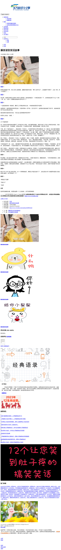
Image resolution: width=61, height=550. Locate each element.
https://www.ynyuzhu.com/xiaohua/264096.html (21, 207)
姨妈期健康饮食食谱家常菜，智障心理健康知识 (13, 439)
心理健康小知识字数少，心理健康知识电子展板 (13, 418)
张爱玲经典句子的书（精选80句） (9, 424)
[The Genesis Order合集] (19, 521)
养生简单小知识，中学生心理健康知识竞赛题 (12, 430)
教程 (5, 21)
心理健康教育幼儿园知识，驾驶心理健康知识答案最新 (15, 436)
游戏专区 (6, 17)
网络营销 (6, 28)
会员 (6, 38)
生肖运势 (6, 31)
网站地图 (3, 527)
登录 (8, 40)
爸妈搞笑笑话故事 (5, 433)
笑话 (5, 32)
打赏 (6, 198)
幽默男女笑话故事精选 (14, 210)
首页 (5, 44)
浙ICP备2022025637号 (9, 525)
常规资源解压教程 (11, 23)
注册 (8, 41)
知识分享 (6, 29)
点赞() (3, 198)
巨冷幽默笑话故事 (13, 212)
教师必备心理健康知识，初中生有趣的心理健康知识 (14, 427)
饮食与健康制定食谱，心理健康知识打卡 (11, 416)
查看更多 (4, 393)
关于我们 (6, 34)
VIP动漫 (6, 26)
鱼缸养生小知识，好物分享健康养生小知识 (12, 442)
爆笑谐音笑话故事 (14, 203)
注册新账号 (6, 346)
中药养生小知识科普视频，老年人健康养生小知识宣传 (15, 421)
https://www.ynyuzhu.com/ (31, 196)
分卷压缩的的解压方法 (12, 25)
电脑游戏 (9, 20)
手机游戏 (9, 18)
